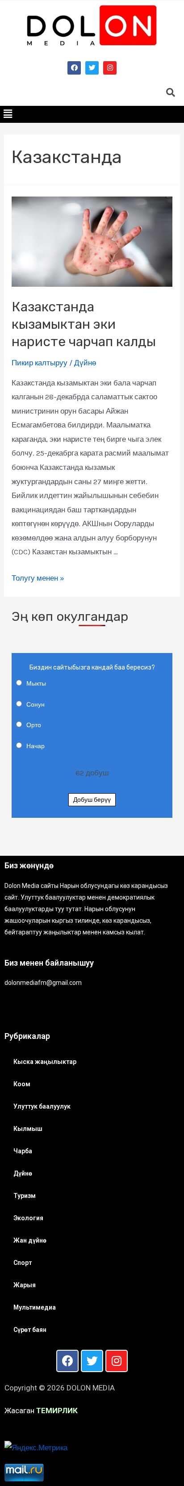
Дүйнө (85, 362)
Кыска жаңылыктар (44, 1061)
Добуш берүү (92, 800)
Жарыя (24, 1285)
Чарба (22, 1151)
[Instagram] (110, 68)
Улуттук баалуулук (42, 1106)
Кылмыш (27, 1128)
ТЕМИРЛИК (57, 1410)
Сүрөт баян (29, 1329)
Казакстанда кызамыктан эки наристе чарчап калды (84, 324)
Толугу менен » (38, 577)
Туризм (24, 1195)
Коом (21, 1084)
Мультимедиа (34, 1307)
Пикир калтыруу (39, 362)
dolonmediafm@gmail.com (43, 982)
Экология (28, 1218)
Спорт (22, 1262)
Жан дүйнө (29, 1240)
